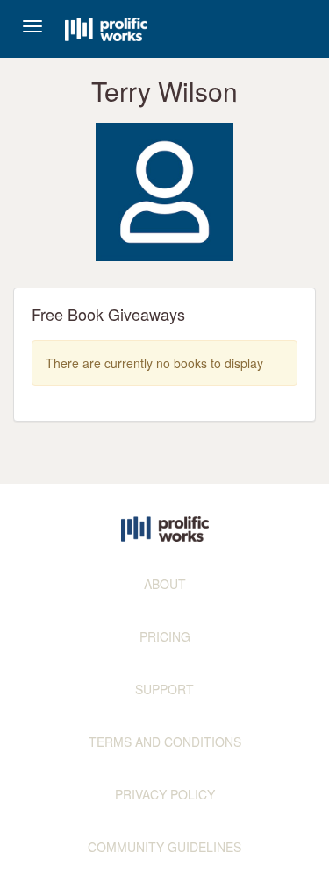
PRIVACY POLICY (165, 794)
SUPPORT (164, 689)
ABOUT (165, 584)
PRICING (164, 636)
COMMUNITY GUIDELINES (164, 847)
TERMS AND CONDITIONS (165, 741)
